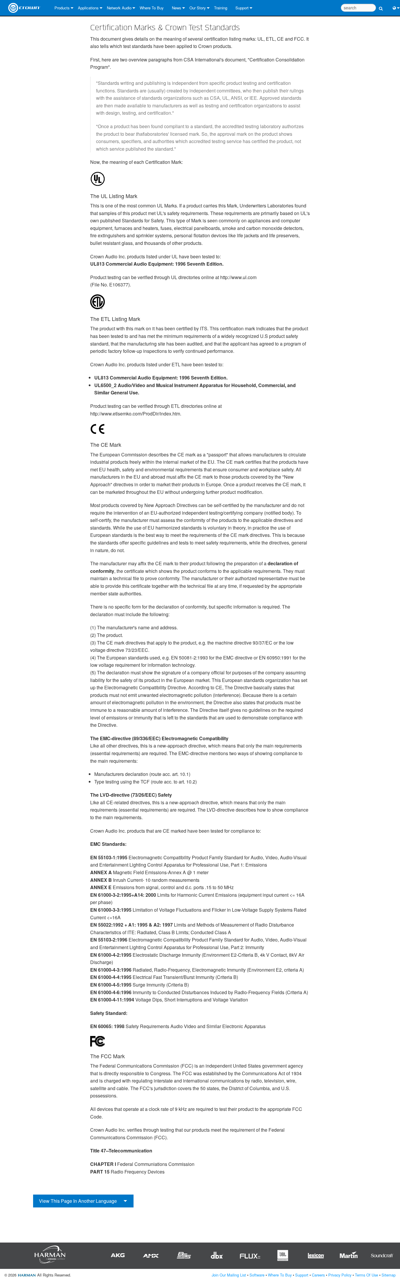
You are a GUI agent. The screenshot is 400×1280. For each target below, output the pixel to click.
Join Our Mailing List (229, 1275)
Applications (88, 8)
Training (220, 8)
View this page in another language (78, 1200)
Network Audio (119, 8)
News (176, 8)
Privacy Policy (339, 1275)
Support (242, 8)
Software (256, 1275)
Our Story (197, 8)
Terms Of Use (366, 1275)
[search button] (381, 5)
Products (62, 8)
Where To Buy (152, 8)
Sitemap (389, 1275)
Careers (318, 1275)
